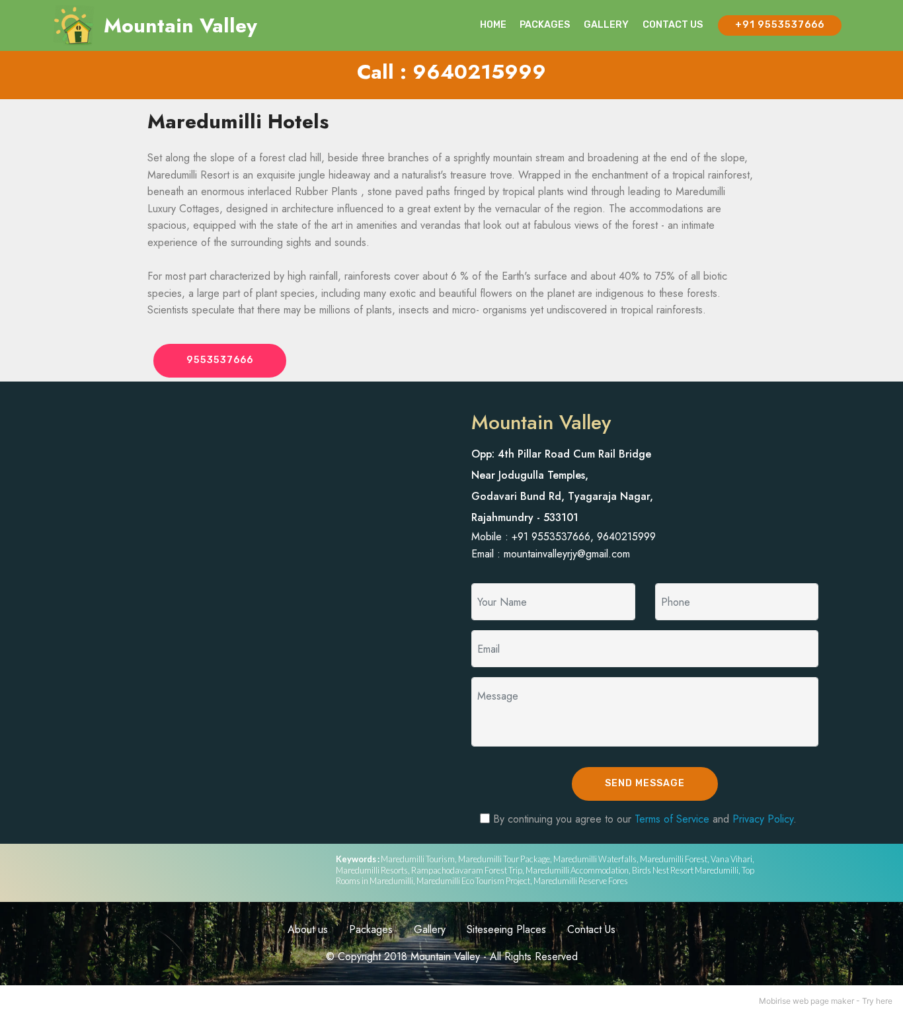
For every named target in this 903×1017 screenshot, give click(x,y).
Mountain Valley (180, 25)
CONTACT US (673, 24)
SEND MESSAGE (645, 783)
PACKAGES (545, 24)
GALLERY (606, 24)
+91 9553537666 (779, 24)
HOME (493, 24)
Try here (877, 1001)
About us (308, 929)
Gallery (430, 929)
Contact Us (591, 929)
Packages (371, 929)
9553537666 (219, 360)
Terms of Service (672, 819)
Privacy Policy (762, 819)
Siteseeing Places (506, 929)
